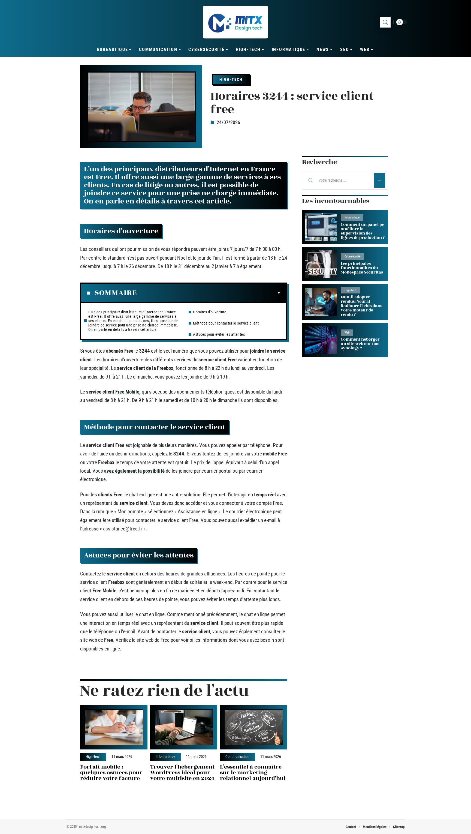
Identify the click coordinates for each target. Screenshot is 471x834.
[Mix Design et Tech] (235, 22)
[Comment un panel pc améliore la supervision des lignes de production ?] (321, 227)
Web (347, 332)
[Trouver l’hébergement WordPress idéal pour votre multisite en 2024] (184, 727)
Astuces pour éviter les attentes (219, 334)
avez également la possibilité (134, 471)
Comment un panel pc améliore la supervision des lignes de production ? (363, 231)
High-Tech (231, 79)
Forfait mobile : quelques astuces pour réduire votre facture (111, 772)
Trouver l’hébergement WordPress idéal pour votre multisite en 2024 (182, 772)
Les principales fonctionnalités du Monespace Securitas (362, 267)
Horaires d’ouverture (209, 312)
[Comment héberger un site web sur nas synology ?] (321, 340)
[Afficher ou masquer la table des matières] (209, 293)
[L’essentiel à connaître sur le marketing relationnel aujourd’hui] (254, 727)
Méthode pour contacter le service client (226, 323)
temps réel (265, 494)
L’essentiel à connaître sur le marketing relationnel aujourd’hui (253, 772)
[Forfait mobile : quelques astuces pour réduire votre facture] (114, 727)
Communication (237, 757)
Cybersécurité (352, 256)
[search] (385, 22)
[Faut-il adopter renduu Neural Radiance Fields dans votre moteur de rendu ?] (321, 302)
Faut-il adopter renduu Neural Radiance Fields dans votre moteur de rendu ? (361, 306)
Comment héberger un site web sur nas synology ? (360, 343)
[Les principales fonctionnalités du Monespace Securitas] (321, 264)
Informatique (165, 757)
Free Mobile (127, 392)
